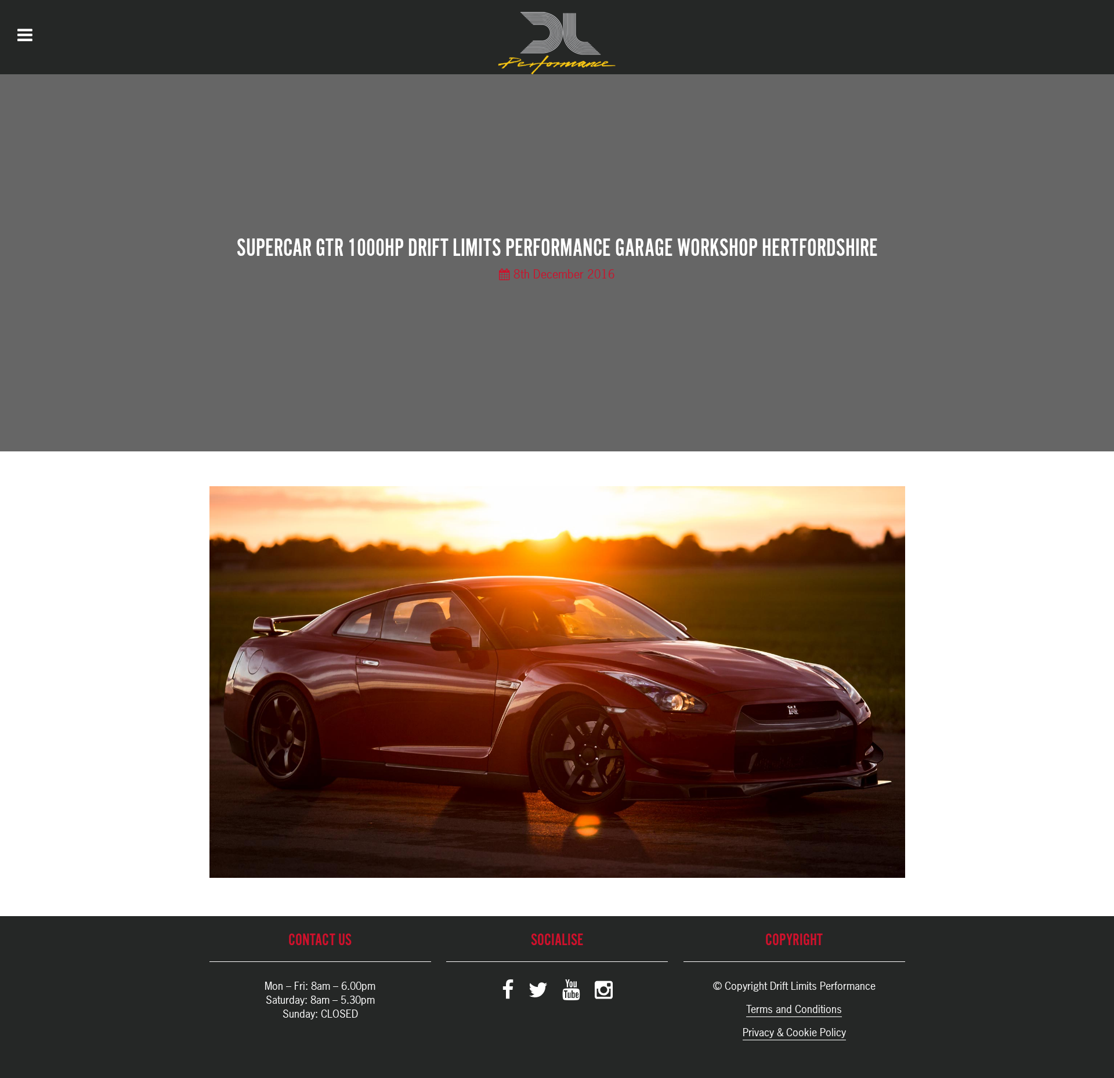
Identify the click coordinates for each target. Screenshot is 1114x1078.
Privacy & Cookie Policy (794, 1032)
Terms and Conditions (794, 1009)
